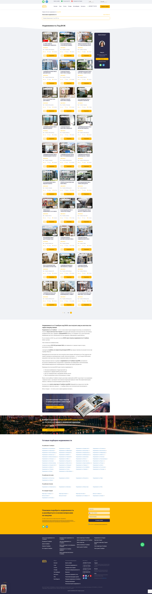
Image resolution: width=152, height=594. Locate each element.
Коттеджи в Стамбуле (47, 548)
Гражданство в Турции (70, 567)
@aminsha (104, 578)
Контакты (83, 6)
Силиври (68, 49)
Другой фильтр (106, 14)
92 (68, 312)
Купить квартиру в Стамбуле (83, 537)
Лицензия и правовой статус (71, 574)
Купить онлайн (57, 1)
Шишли (84, 188)
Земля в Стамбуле (46, 546)
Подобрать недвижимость (53, 429)
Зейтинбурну (51, 49)
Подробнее (51, 55)
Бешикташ (51, 243)
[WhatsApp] (142, 544)
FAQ (55, 576)
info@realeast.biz (86, 572)
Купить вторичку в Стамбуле (83, 544)
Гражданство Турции (77, 1)
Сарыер (85, 104)
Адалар (85, 49)
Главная (43, 11)
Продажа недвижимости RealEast (72, 579)
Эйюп (84, 243)
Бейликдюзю (69, 160)
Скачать (55, 407)
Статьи (64, 6)
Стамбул (46, 49)
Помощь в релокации (70, 581)
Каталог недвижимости (51, 11)
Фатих (50, 215)
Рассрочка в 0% (66, 1)
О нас (60, 6)
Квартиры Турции (98, 540)
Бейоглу (67, 132)
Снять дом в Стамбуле (99, 548)
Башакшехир (51, 77)
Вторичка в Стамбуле (47, 541)
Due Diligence (57, 579)
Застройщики (76, 6)
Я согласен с (98, 524)
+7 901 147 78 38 (86, 566)
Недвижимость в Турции (99, 537)
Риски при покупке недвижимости (73, 583)
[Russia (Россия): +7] (90, 513)
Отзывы (69, 6)
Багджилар (51, 104)
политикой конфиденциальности (100, 524)
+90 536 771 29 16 (92, 6)
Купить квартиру (80, 542)
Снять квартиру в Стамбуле (100, 546)
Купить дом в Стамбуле (82, 547)
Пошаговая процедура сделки (72, 576)
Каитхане (85, 215)
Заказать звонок (105, 6)
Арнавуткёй (51, 271)
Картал (85, 77)
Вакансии (67, 572)
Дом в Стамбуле (46, 543)
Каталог (55, 6)
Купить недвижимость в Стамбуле (84, 540)
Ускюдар (68, 77)
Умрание (50, 160)
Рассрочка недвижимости (71, 565)
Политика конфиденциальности (72, 569)
